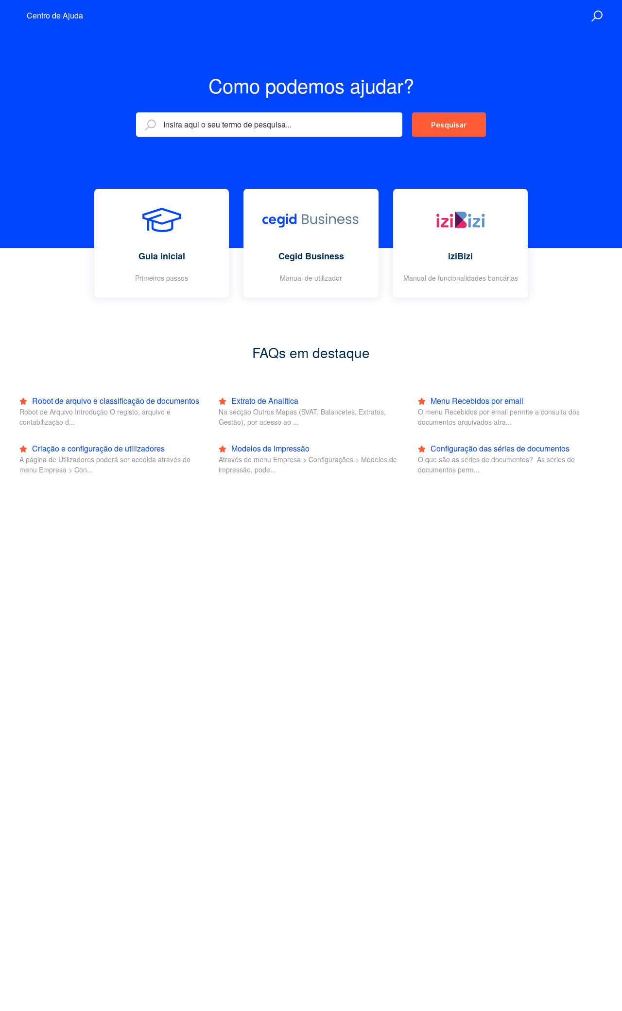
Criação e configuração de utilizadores (97, 448)
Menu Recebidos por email (476, 400)
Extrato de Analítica (263, 400)
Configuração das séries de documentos (499, 448)
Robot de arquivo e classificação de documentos (114, 400)
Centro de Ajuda (55, 15)
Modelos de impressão (269, 448)
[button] (595, 16)
